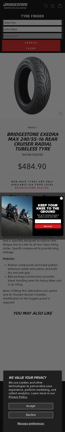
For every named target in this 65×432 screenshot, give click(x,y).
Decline (31, 414)
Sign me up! (48, 226)
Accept (30, 406)
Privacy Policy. (18, 397)
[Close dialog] (61, 198)
